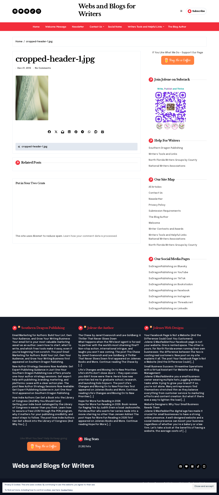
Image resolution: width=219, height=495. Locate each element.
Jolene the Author (100, 328)
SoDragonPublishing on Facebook (169, 290)
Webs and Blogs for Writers (53, 466)
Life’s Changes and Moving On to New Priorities (107, 370)
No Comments (43, 68)
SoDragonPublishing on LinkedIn (168, 308)
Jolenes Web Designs (168, 328)
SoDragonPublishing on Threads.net (171, 302)
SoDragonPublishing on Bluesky (168, 266)
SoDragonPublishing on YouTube (168, 272)
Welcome (154, 223)
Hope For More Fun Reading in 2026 (99, 401)
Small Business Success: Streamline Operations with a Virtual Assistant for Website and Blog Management (173, 370)
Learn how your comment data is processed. (90, 236)
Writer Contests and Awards (166, 229)
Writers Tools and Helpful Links (145, 26)
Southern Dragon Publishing (166, 148)
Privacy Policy (157, 205)
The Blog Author (177, 26)
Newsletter (78, 26)
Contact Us (96, 26)
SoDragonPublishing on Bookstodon (171, 284)
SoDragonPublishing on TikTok (167, 278)
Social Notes (115, 26)
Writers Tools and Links (163, 154)
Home (36, 26)
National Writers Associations (167, 166)
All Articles (155, 187)
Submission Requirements (165, 211)
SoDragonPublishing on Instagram (169, 296)
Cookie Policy (67, 490)
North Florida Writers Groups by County (173, 160)
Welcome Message (55, 26)
